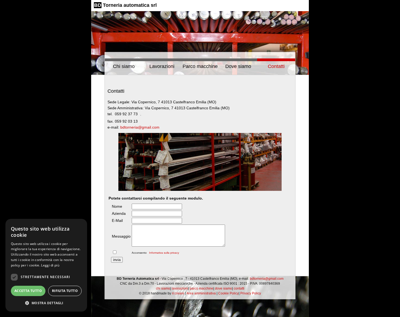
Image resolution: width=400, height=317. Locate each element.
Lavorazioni (161, 66)
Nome (117, 206)
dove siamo (223, 288)
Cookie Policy (228, 293)
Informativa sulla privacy (163, 252)
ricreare (178, 293)
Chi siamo (124, 66)
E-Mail (117, 220)
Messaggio (121, 236)
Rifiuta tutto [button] (65, 290)
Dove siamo (238, 66)
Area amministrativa (201, 293)
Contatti (276, 66)
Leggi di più (50, 265)
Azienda (119, 213)
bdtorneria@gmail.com (139, 127)
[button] (46, 303)
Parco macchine (200, 66)
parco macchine (201, 288)
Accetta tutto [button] (28, 290)
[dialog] (46, 265)
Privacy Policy (250, 293)
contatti (239, 288)
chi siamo (163, 288)
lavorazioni (180, 288)
